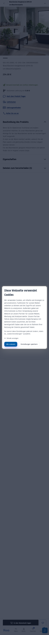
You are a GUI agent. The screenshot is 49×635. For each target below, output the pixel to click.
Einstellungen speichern (29, 344)
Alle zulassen (10, 344)
